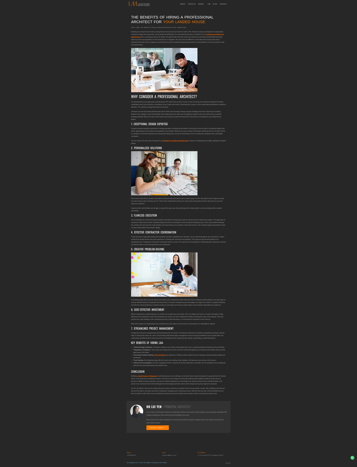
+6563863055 (131, 455)
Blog (215, 4)
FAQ (209, 4)
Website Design (151, 462)
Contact (223, 4)
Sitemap (228, 463)
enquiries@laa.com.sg (169, 455)
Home (133, 27)
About (183, 4)
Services (192, 4)
